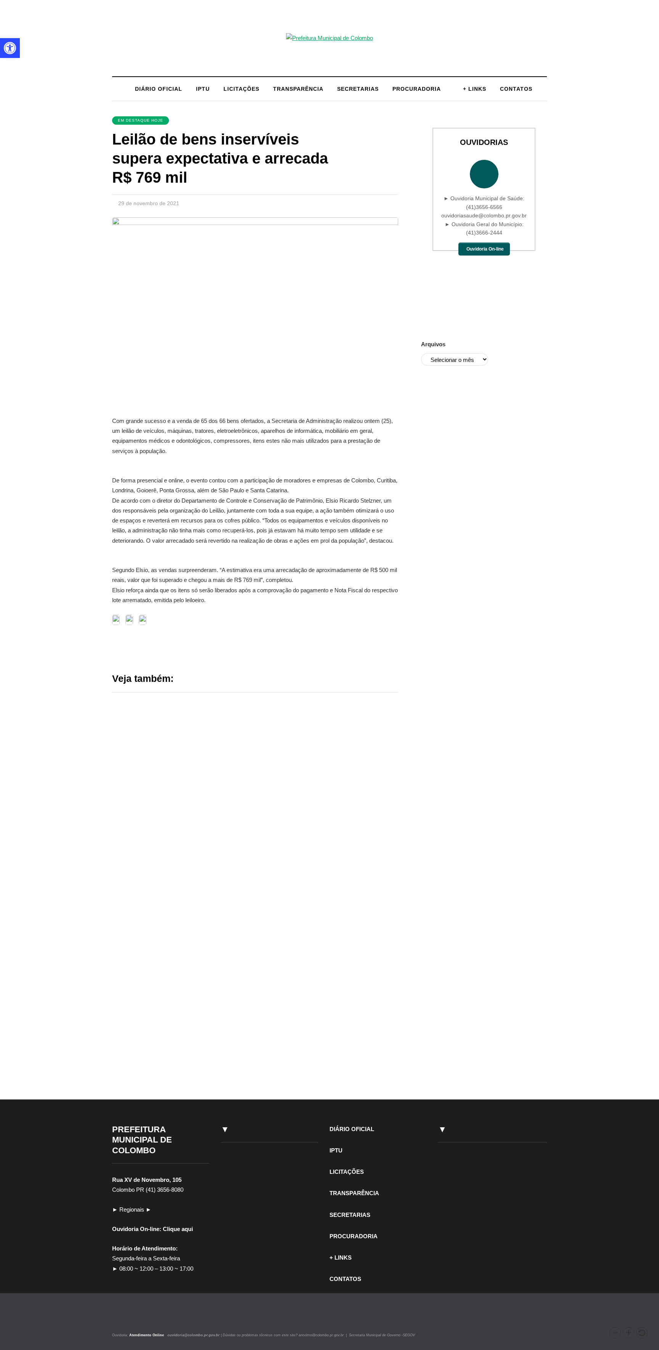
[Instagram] (122, 1318)
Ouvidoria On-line (485, 249)
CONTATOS (516, 89)
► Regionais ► (131, 1209)
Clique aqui (178, 1229)
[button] (615, 1333)
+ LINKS (474, 89)
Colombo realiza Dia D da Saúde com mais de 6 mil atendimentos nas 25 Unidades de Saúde (316, 905)
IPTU (203, 89)
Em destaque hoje (140, 120)
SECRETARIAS (358, 89)
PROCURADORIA (416, 89)
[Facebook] (132, 1318)
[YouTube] (140, 1318)
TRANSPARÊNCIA (298, 89)
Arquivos (433, 344)
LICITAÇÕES (241, 89)
